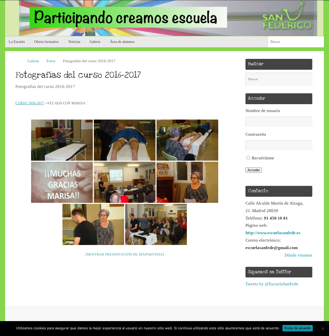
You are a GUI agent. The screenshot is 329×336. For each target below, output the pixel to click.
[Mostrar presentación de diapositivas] (125, 254)
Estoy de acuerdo (298, 328)
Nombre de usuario (262, 110)
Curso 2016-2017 (29, 103)
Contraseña (255, 134)
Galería (33, 61)
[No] (322, 328)
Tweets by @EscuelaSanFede (271, 283)
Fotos (51, 61)
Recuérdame (263, 158)
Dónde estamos (298, 255)
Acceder (254, 170)
